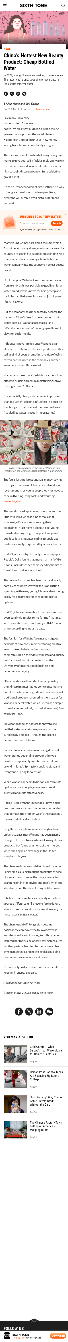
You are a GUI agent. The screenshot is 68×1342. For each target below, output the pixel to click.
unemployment (13, 501)
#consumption (43, 109)
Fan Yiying (13, 103)
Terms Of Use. (54, 229)
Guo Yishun (32, 103)
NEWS (7, 49)
